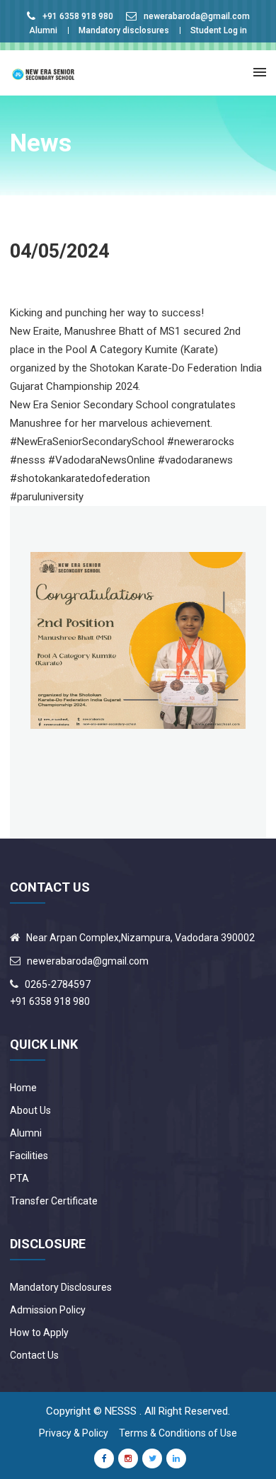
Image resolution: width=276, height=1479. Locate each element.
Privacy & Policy (73, 1433)
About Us (30, 1110)
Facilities (29, 1155)
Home (23, 1087)
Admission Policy (48, 1310)
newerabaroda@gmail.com (197, 16)
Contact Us (34, 1355)
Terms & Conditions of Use (178, 1433)
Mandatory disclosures (124, 30)
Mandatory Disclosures (61, 1287)
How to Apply (39, 1332)
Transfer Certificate (54, 1201)
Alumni (43, 30)
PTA (19, 1178)
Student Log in (218, 30)
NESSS (121, 1411)
